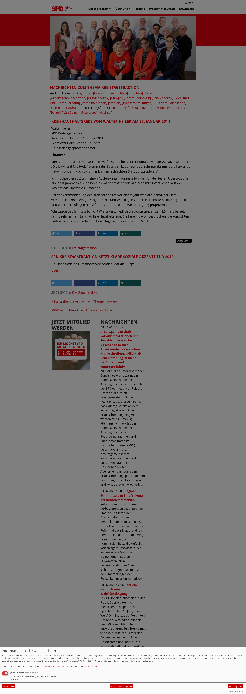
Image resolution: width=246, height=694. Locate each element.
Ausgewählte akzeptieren (121, 686)
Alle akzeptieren (236, 686)
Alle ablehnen (8, 686)
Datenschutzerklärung (50, 666)
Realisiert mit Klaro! (236, 691)
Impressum (93, 666)
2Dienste (14, 679)
